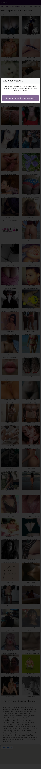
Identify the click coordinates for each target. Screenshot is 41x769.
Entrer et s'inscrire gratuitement (20, 98)
